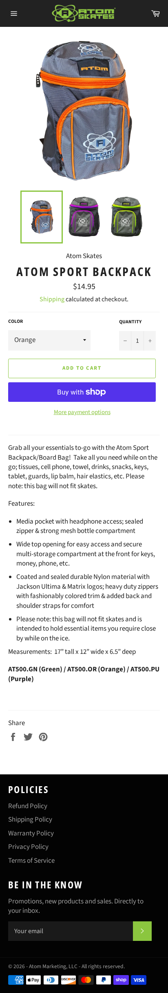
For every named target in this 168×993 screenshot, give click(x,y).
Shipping (52, 299)
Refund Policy (27, 806)
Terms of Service (31, 861)
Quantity (130, 322)
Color (15, 321)
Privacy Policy (28, 847)
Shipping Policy (30, 819)
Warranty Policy (31, 833)
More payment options (82, 412)
